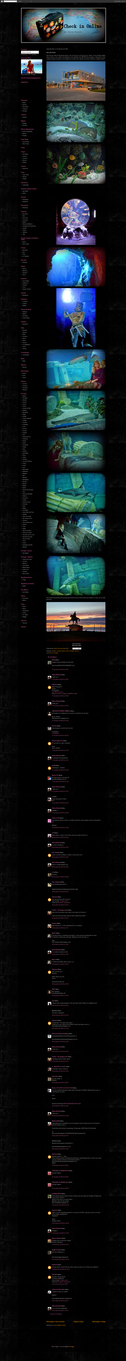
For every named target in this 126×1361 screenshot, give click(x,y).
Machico (25, 563)
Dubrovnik (25, 168)
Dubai (24, 193)
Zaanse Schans (27, 289)
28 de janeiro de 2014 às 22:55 (60, 1041)
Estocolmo (25, 598)
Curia (24, 426)
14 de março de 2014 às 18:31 (60, 1310)
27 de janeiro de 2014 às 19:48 (60, 696)
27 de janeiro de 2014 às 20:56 (60, 735)
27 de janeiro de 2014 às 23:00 (60, 827)
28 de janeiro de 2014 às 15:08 (60, 984)
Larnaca (25, 156)
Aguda (24, 396)
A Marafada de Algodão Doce (60, 1170)
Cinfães (25, 420)
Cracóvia (25, 385)
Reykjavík (25, 324)
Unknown (54, 684)
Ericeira (25, 428)
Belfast (24, 313)
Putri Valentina (56, 882)
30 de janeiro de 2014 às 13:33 (60, 1149)
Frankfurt (25, 109)
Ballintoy (25, 311)
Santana (25, 571)
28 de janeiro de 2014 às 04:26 (60, 876)
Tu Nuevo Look (64, 901)
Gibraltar (25, 262)
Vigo (24, 234)
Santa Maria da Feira (28, 512)
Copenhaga (26, 185)
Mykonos (25, 270)
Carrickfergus (26, 318)
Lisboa (24, 463)
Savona (25, 342)
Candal (24, 416)
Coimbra (25, 422)
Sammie (54, 923)
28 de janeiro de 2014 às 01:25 (60, 857)
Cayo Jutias (26, 174)
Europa (59, 651)
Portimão (25, 504)
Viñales (24, 178)
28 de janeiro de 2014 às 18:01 (60, 1005)
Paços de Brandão (27, 494)
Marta (53, 660)
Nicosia (24, 160)
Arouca (24, 404)
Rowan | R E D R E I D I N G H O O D (62, 1088)
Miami (24, 242)
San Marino (26, 592)
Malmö (24, 600)
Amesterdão (26, 281)
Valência (25, 232)
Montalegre (25, 479)
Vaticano (25, 623)
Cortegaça (25, 424)
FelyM (53, 765)
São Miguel (26, 553)
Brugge (24, 123)
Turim (24, 346)
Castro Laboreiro (27, 418)
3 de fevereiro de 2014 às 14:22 (60, 1233)
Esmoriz (25, 430)
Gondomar (25, 445)
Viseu (24, 540)
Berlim (24, 102)
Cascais (25, 383)
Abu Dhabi (25, 191)
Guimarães (25, 453)
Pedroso (25, 496)
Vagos (24, 528)
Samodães (25, 510)
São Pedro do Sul (27, 518)
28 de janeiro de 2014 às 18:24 (60, 1015)
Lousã (24, 465)
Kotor (24, 375)
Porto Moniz (26, 565)
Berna (24, 608)
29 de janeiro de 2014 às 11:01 (60, 1061)
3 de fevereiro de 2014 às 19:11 (60, 1244)
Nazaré (24, 483)
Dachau (25, 104)
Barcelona (25, 214)
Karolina (54, 726)
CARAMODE (55, 733)
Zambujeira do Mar (27, 545)
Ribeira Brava (26, 567)
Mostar (24, 133)
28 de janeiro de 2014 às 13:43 (60, 964)
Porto (67, 651)
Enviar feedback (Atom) (59, 1325)
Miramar (25, 477)
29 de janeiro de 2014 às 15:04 (60, 1082)
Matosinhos (26, 469)
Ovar (24, 492)
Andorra (25, 117)
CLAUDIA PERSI (56, 1193)
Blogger (72, 1346)
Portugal (71, 651)
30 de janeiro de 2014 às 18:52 (60, 1165)
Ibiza (24, 216)
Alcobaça (25, 398)
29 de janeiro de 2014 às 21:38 (60, 1115)
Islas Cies (25, 218)
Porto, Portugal (54, 653)
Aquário (54, 651)
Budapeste (25, 295)
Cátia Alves (55, 1076)
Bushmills (25, 316)
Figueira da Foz (27, 436)
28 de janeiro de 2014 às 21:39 (60, 1028)
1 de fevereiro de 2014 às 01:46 (60, 1205)
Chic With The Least (57, 692)
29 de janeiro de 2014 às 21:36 (60, 1106)
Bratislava (25, 207)
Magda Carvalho (56, 1250)
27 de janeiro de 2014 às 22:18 (60, 812)
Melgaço (25, 473)
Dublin (24, 586)
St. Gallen (25, 614)
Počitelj (24, 135)
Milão (24, 334)
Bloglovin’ (65, 693)
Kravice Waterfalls (27, 131)
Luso (24, 467)
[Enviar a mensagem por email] (73, 648)
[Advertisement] (56, 1336)
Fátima (24, 441)
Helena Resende (56, 674)
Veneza (24, 348)
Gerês (24, 443)
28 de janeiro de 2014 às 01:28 (60, 867)
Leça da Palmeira (27, 461)
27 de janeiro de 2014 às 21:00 (60, 750)
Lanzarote (25, 220)
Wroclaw (25, 389)
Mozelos (25, 481)
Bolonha (25, 330)
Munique (25, 111)
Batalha (25, 410)
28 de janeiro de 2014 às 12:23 (60, 944)
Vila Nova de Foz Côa (28, 534)
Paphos (25, 162)
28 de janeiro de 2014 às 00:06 (60, 837)
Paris (24, 254)
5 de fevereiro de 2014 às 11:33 (60, 1259)
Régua (24, 508)
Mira (24, 475)
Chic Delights (56, 852)
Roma (24, 340)
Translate (33, 54)
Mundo (63, 651)
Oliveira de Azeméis (28, 489)
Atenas (24, 268)
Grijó (24, 449)
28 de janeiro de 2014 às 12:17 (60, 928)
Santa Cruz (26, 569)
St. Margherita (26, 344)
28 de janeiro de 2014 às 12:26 (60, 954)
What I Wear (74, 693)
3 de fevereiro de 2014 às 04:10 (60, 1223)
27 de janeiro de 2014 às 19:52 (60, 705)
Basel (24, 606)
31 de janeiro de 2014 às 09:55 (60, 1177)
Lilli (53, 833)
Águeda (25, 547)
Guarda (24, 451)
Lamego (25, 459)
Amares (25, 402)
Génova (25, 332)
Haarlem (25, 285)
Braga (24, 414)
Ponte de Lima (26, 502)
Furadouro (25, 438)
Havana (25, 176)
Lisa (53, 872)
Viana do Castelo (27, 532)
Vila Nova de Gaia (27, 536)
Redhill (24, 305)
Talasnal (25, 520)
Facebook (59, 693)
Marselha (25, 250)
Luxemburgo (26, 354)
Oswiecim (25, 387)
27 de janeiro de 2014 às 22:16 (60, 803)
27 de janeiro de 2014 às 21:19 (60, 770)
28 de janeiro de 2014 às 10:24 (60, 918)
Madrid (24, 222)
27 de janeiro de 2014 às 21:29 (60, 781)
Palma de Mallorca (27, 224)
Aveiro (24, 406)
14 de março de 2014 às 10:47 (60, 1300)
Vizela (24, 543)
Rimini (24, 338)
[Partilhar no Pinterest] (80, 648)
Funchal (25, 561)
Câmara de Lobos (27, 559)
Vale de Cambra (27, 530)
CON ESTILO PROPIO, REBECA (61, 711)
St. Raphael (26, 256)
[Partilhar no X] (77, 648)
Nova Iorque (26, 244)
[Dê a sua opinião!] (75, 648)
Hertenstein (26, 610)
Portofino (25, 336)
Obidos (24, 485)
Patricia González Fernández (60, 1033)
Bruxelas (25, 125)
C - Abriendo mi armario (59, 1066)
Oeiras (24, 487)
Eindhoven (25, 283)
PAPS (53, 989)
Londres (25, 303)
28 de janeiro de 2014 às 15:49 (60, 995)
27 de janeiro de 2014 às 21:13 (60, 760)
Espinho (25, 432)
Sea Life (77, 651)
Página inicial (78, 1322)
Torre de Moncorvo (27, 522)
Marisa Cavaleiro (56, 1238)
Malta (24, 361)
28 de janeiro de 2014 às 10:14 (60, 905)
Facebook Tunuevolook (64, 902)
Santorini (25, 272)
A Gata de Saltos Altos (58, 1289)
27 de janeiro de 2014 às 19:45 (60, 669)
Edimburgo (25, 199)
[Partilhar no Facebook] (79, 648)
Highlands (25, 201)
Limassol (25, 158)
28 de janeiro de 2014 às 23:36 (60, 1051)
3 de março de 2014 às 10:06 (60, 1284)
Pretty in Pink (56, 818)
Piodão (24, 500)
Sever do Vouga (27, 516)
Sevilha (24, 228)
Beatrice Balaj (56, 1121)
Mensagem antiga (98, 1322)
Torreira (24, 524)
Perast (24, 377)
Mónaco (25, 367)
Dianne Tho (55, 775)
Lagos (24, 457)
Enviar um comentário (56, 1314)
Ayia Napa (25, 154)
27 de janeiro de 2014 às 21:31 (60, 791)
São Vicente (26, 143)
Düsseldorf (25, 106)
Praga (24, 579)
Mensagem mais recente (55, 1322)
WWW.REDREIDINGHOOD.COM (72, 1103)
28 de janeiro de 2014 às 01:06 (60, 847)
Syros (24, 274)
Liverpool (25, 301)
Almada (25, 400)
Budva (24, 373)
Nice (24, 252)
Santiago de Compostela (29, 226)
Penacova (25, 498)
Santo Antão (26, 141)
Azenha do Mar (27, 408)
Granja (24, 447)
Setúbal (25, 514)
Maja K (54, 933)
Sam (53, 1000)
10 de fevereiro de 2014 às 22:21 (60, 1269)
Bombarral (25, 412)
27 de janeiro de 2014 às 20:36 (60, 720)
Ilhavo (24, 455)
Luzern (24, 612)
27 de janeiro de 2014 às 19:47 (60, 679)
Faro (24, 434)
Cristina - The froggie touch (60, 910)
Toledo (24, 230)
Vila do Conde (26, 538)
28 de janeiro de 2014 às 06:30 (60, 891)
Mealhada (25, 471)
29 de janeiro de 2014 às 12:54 (60, 1071)
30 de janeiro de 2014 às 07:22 (60, 1135)
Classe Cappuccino (57, 740)
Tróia (24, 526)
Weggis (24, 616)
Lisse (24, 287)
